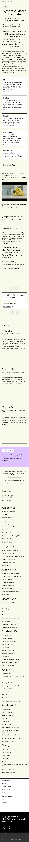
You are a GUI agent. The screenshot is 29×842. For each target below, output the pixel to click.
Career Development (8, 530)
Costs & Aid (9, 599)
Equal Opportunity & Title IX (10, 686)
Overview (6, 18)
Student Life (9, 631)
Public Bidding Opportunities (11, 701)
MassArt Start (6, 606)
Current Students (6, 786)
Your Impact (6, 758)
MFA (11, 18)
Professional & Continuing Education (13, 556)
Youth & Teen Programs (9, 562)
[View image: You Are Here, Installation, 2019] (14, 212)
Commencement (7, 741)
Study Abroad (6, 533)
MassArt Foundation (8, 769)
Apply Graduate (14, 481)
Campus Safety (7, 656)
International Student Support (11, 659)
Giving (6, 745)
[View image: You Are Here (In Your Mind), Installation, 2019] (14, 169)
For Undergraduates (8, 609)
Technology (5, 524)
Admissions (9, 569)
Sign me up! (6, 828)
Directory (4, 802)
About (6, 670)
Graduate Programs (8, 553)
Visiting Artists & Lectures (10, 727)
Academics (8, 508)
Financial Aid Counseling (9, 627)
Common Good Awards (9, 735)
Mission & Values (7, 673)
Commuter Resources (9, 641)
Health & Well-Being (8, 653)
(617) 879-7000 (7, 500)
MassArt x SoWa (7, 724)
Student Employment (9, 650)
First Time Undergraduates (10, 573)
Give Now (5, 749)
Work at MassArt (7, 698)
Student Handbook (8, 665)
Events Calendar (7, 712)
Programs (8, 546)
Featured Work (19, 20)
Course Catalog (7, 542)
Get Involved (6, 647)
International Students (9, 582)
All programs (4, 6)
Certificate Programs (8, 559)
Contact (4, 799)
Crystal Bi (7, 407)
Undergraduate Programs (10, 550)
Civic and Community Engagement (13, 676)
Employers (5, 793)
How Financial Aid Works (9, 603)
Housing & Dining (7, 638)
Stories (4, 718)
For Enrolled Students (9, 624)
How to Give (6, 755)
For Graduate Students (9, 612)
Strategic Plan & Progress (10, 683)
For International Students (10, 618)
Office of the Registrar (9, 539)
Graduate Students (8, 579)
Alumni (4, 783)
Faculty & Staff (6, 789)
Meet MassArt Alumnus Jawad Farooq (13, 296)
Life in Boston (6, 635)
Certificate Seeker (8, 585)
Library (4, 521)
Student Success (7, 644)
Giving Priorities (7, 752)
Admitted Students (7, 796)
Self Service (6, 621)
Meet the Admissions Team (10, 591)
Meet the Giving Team (9, 772)
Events (4, 809)
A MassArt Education (8, 511)
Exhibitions (5, 721)
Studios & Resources (8, 517)
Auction (4, 761)
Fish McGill (8, 331)
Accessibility (5, 837)
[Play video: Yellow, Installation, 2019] (14, 191)
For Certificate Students (10, 615)
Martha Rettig (10, 369)
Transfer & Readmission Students (12, 576)
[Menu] (26, 2)
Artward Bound (6, 565)
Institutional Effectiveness (10, 689)
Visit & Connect (7, 588)
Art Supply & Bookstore (9, 662)
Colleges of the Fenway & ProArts (12, 536)
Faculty (23, 18)
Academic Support (8, 527)
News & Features (10, 229)
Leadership (5, 680)
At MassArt (9, 705)
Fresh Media (9, 20)
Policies (4, 835)
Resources (5, 594)
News (3, 806)
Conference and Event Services (12, 738)
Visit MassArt (6, 709)
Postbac (17, 18)
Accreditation (6, 692)
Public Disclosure (7, 695)
